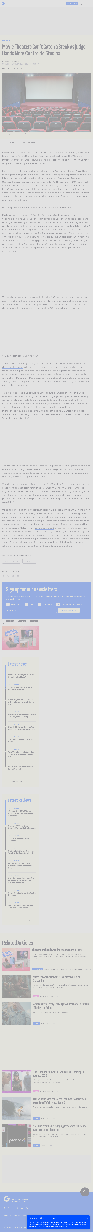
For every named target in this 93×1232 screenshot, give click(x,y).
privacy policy (60, 1224)
